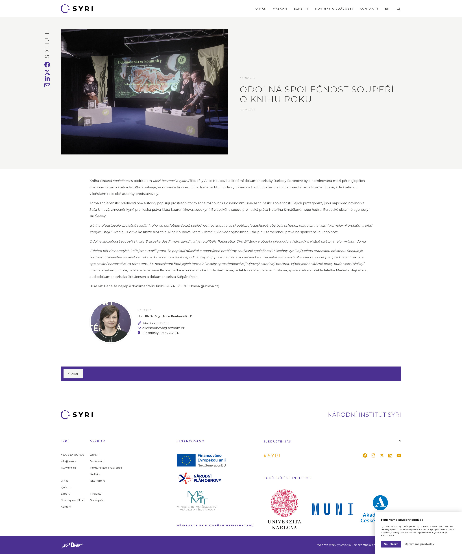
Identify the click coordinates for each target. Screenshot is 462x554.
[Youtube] (399, 455)
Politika (95, 474)
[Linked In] (391, 455)
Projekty (95, 493)
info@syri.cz (68, 461)
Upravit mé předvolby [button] (419, 544)
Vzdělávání (97, 461)
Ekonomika (98, 480)
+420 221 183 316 (155, 323)
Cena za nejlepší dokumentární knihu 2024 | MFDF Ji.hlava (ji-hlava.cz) (161, 286)
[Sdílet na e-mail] (47, 86)
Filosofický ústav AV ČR (160, 333)
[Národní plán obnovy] (203, 478)
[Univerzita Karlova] (284, 509)
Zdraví (94, 454)
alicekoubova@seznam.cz (163, 328)
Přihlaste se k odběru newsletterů (215, 525)
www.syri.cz (68, 467)
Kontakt (66, 506)
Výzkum (280, 8)
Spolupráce (97, 500)
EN (387, 8)
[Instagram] (374, 455)
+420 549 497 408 (72, 454)
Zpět (74, 374)
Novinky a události (334, 8)
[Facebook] (365, 455)
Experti (301, 8)
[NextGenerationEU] (203, 460)
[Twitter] (382, 455)
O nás (260, 8)
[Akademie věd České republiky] (380, 509)
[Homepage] (78, 8)
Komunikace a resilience (106, 467)
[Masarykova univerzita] (332, 509)
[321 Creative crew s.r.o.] (72, 545)
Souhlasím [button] (391, 544)
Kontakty (369, 8)
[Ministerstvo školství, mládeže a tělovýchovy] (203, 500)
